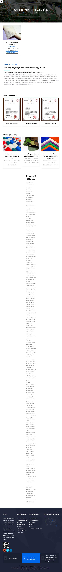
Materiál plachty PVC (22, 520)
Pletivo (19, 526)
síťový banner (29, 346)
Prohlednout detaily (11, 52)
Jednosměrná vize (22, 530)
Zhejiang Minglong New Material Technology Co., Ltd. (28, 567)
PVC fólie (20, 522)
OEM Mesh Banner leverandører (17, 76)
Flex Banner (21, 518)
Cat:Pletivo (12, 47)
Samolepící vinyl (21, 528)
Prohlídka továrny (34, 520)
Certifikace (33, 522)
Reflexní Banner (22, 524)
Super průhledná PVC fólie (36, 528)
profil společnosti (34, 518)
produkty (32, 12)
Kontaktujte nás (32, 566)
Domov (27, 12)
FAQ (31, 526)
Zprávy (32, 524)
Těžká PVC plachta (22, 532)
